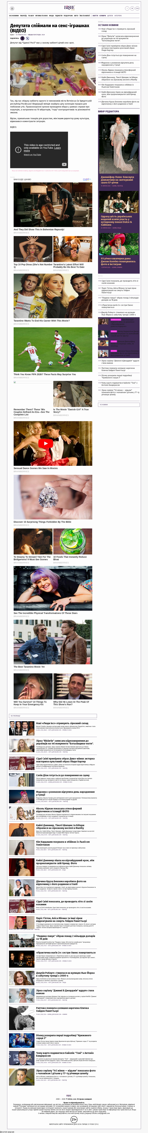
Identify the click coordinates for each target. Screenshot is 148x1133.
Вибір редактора (108, 111)
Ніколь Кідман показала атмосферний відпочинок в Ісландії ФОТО (59, 810)
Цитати (110, 16)
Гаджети (58, 16)
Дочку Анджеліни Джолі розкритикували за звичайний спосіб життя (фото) (125, 333)
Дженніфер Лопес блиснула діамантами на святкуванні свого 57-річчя (117, 180)
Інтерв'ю (118, 16)
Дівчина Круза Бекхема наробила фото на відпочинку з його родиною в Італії (61, 883)
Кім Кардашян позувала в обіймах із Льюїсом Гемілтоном (63, 843)
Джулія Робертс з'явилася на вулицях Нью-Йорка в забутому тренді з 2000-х (65, 974)
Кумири (102, 16)
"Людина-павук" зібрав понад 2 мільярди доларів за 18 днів (65, 937)
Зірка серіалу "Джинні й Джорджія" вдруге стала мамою (65, 992)
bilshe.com (72, 1099)
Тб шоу (31, 16)
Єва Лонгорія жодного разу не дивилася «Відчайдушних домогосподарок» (122, 323)
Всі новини (14, 16)
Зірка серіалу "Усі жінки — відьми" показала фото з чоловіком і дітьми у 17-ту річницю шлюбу (66, 1072)
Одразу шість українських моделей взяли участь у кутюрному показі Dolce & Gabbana (116, 220)
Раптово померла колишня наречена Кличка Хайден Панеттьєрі (62, 1009)
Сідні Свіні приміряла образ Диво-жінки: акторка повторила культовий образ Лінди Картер (65, 760)
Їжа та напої (85, 16)
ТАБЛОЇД (23, 16)
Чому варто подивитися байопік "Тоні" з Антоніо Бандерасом (65, 1054)
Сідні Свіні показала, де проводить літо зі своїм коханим (64, 903)
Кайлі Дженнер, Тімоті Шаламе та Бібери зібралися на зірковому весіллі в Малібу (60, 826)
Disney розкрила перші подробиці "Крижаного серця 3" (63, 1037)
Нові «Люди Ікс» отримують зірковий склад (62, 723)
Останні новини (108, 25)
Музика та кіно (41, 16)
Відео (12, 35)
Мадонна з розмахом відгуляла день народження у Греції (65, 793)
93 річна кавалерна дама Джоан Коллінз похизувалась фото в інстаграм (118, 261)
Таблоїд (65, 752)
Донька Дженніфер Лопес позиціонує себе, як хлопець (123, 343)
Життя (95, 16)
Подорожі (68, 16)
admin (50, 782)
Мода (51, 16)
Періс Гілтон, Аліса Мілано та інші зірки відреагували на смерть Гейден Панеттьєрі (61, 919)
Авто (76, 16)
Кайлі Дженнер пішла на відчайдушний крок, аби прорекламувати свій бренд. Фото (65, 862)
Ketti (49, 730)
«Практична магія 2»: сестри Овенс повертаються (66, 952)
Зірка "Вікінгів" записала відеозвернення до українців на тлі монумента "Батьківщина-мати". (64, 742)
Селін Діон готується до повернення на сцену (62, 775)
